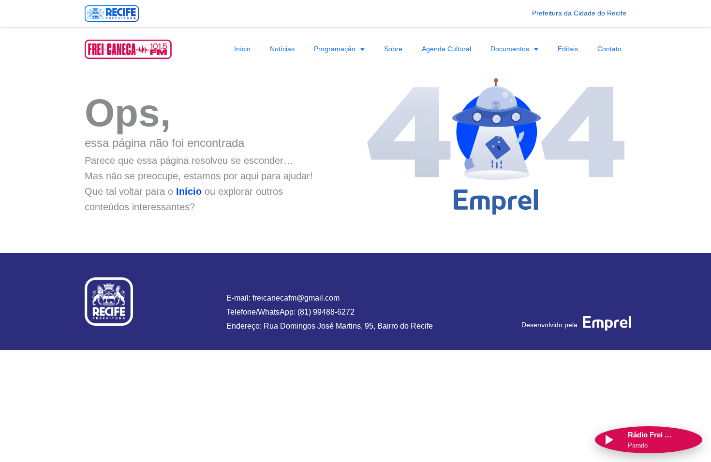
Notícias (282, 49)
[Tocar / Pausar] (608, 439)
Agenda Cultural (446, 49)
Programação (335, 49)
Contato (609, 49)
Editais (568, 49)
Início (242, 49)
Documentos (509, 49)
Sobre (393, 49)
